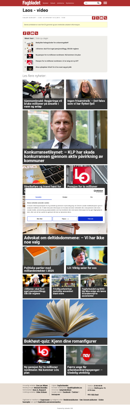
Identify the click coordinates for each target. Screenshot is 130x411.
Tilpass (64, 219)
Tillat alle (90, 219)
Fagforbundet (62, 385)
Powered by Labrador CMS (65, 408)
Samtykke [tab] (38, 197)
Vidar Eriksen (41, 392)
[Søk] (98, 3)
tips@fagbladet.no (74, 388)
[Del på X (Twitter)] (97, 18)
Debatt (52, 3)
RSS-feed (94, 395)
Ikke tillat (39, 219)
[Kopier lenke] (105, 18)
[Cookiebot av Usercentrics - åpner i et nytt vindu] (95, 191)
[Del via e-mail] (101, 18)
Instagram (56, 394)
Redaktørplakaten (70, 400)
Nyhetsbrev (70, 3)
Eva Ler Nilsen (42, 385)
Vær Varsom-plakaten (88, 400)
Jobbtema (60, 3)
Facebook (66, 392)
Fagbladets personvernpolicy (49, 402)
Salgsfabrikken (65, 390)
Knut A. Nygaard (39, 390)
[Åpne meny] (105, 3)
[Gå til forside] (31, 3)
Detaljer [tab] (65, 197)
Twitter (75, 392)
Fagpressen (45, 400)
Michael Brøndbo (40, 388)
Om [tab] (91, 197)
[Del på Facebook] (93, 18)
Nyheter (45, 3)
